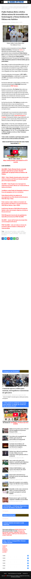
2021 (15, 568)
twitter (4, 547)
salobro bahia (22, 233)
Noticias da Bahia (6, 22)
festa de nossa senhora (11, 231)
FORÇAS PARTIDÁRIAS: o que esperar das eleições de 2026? (17, 468)
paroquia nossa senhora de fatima (10, 233)
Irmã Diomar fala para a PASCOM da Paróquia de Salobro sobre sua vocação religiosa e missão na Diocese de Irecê (15, 210)
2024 (15, 560)
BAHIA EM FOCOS (20, 529)
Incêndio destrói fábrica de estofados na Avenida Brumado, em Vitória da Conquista (18, 445)
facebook (4, 545)
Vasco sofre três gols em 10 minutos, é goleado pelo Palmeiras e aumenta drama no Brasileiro (18, 462)
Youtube (11, 532)
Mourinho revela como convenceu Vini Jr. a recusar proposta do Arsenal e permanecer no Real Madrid (18, 491)
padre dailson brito (6, 232)
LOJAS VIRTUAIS (7, 535)
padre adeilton (20, 231)
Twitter (9, 533)
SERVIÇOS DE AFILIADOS (19, 533)
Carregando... (5, 511)
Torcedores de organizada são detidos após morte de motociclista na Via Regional (17, 438)
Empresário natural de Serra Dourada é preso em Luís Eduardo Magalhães (18, 476)
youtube (4, 552)
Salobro (21, 49)
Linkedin (16, 532)
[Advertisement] (15, 306)
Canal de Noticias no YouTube (14, 573)
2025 (15, 558)
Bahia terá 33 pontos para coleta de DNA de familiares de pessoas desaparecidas (19, 430)
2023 (15, 563)
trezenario (10, 6)
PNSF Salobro (14, 86)
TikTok (4, 533)
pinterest (4, 548)
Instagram (21, 531)
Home (5, 573)
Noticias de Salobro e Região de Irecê (18, 575)
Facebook (5, 532)
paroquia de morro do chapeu (19, 232)
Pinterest (22, 532)
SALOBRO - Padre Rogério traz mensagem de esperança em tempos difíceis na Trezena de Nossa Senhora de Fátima (15, 185)
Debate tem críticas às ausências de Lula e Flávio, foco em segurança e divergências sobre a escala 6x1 (18, 454)
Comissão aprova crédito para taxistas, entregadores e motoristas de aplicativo (15, 391)
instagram (5, 549)
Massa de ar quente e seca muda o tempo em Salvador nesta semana (18, 483)
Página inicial (4, 6)
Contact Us (25, 573)
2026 (15, 555)
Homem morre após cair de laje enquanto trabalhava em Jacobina (18, 498)
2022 (15, 565)
